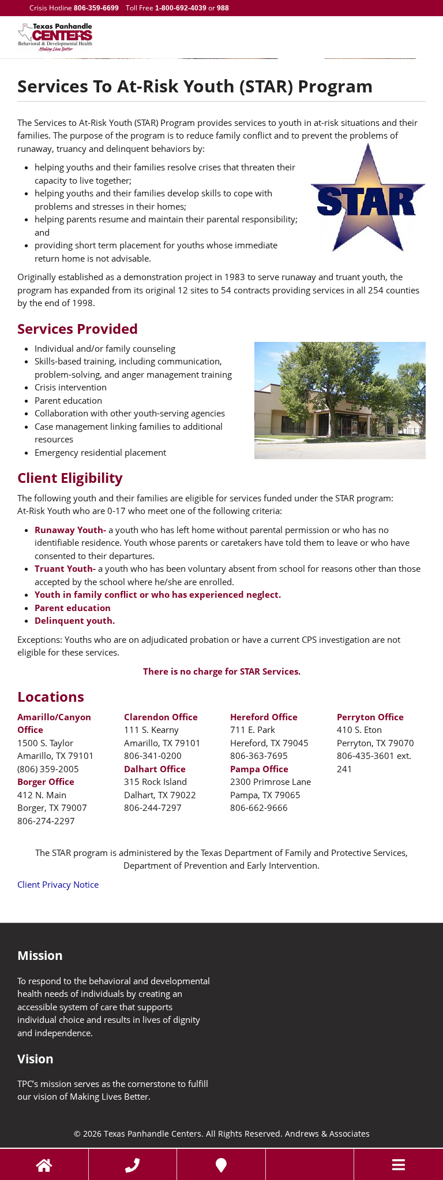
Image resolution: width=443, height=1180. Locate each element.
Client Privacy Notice (58, 884)
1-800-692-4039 (181, 8)
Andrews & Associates (327, 1134)
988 (222, 8)
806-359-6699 (96, 8)
